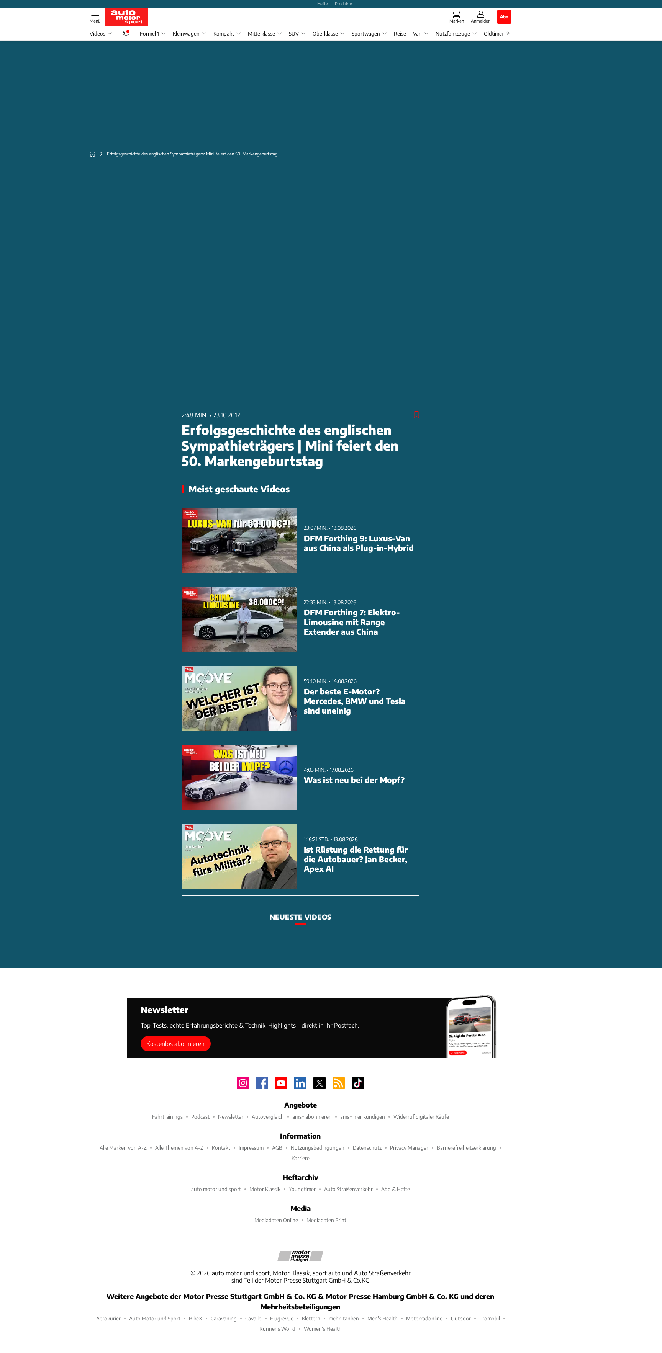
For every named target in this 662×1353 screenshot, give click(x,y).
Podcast (200, 1116)
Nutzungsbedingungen (317, 1147)
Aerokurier (108, 1318)
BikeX (195, 1318)
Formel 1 (149, 33)
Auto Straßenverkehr (348, 1189)
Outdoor (461, 1318)
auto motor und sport (216, 1189)
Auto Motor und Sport (154, 1318)
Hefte (322, 3)
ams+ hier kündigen (362, 1116)
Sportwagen (366, 33)
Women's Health (323, 1328)
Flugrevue (281, 1318)
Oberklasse (325, 33)
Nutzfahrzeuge (453, 33)
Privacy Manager (409, 1147)
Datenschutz (367, 1147)
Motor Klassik (264, 1189)
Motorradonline (424, 1318)
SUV (294, 33)
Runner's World (277, 1328)
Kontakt (221, 1147)
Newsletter (230, 1116)
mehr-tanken (344, 1318)
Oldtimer (494, 33)
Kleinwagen (186, 33)
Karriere (301, 1158)
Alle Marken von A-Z (123, 1147)
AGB (277, 1147)
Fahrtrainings (167, 1116)
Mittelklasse (261, 33)
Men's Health (382, 1318)
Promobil (489, 1318)
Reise (400, 33)
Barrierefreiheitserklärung (466, 1147)
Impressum (251, 1147)
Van (417, 33)
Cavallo (253, 1318)
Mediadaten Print (326, 1220)
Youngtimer (302, 1189)
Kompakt (223, 33)
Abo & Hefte (395, 1189)
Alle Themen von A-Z (179, 1147)
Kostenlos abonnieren (175, 1043)
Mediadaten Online (276, 1220)
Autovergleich (268, 1116)
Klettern (311, 1318)
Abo (504, 16)
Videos (97, 33)
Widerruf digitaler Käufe (421, 1116)
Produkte (343, 3)
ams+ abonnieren (312, 1116)
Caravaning (224, 1318)
